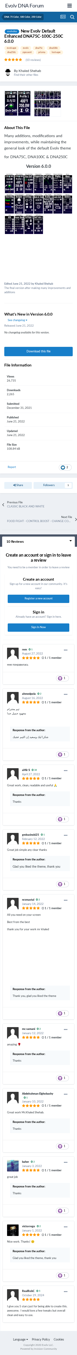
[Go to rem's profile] (13, 653)
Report (12, 467)
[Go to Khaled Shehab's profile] (8, 72)
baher (25, 1162)
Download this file (38, 351)
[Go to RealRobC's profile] (13, 1295)
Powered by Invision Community (38, 1349)
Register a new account (39, 598)
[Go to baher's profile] (13, 1165)
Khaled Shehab (30, 71)
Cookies (59, 1339)
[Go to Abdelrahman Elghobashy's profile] (13, 1097)
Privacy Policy (41, 1339)
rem (24, 649)
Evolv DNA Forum (24, 6)
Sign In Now (38, 627)
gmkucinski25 (30, 835)
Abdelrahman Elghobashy (37, 1093)
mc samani (28, 1029)
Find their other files (26, 75)
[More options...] (65, 650)
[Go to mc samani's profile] (13, 1033)
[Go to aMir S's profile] (13, 774)
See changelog (17, 320)
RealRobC (28, 1291)
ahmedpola (29, 694)
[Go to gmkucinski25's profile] (13, 838)
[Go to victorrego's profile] (13, 1230)
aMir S (26, 770)
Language (19, 1339)
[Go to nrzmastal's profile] (13, 903)
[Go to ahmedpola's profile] (13, 697)
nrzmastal (28, 900)
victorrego (28, 1226)
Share (19, 485)
